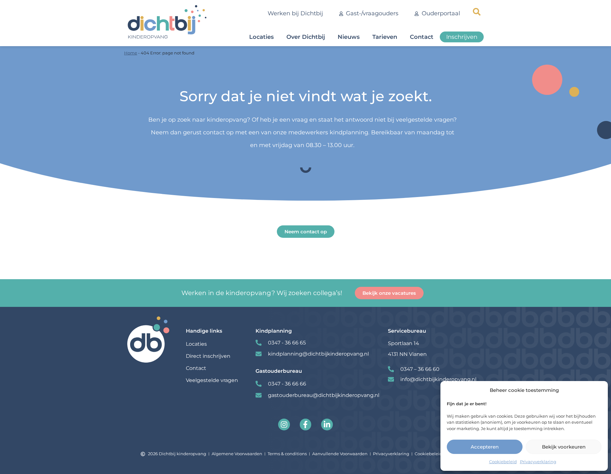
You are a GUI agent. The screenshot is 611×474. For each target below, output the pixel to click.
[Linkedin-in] (327, 424)
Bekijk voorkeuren (564, 447)
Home (130, 52)
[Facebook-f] (306, 424)
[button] (477, 12)
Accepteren (485, 447)
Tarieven (384, 36)
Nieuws (349, 36)
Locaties (261, 36)
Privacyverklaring (538, 461)
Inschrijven (461, 36)
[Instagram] (284, 424)
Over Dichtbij (305, 36)
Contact (421, 36)
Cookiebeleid (503, 461)
